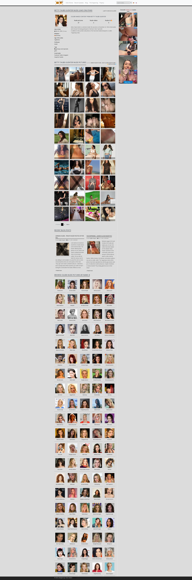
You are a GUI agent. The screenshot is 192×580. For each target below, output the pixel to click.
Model (55, 44)
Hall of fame (69, 3)
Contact (74, 577)
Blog (86, 3)
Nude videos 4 (93, 21)
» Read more (59, 270)
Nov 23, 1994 (59, 31)
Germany (58, 35)
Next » (68, 224)
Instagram (65, 55)
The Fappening (93, 3)
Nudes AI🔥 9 (108, 21)
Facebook (56, 55)
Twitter (61, 55)
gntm (55, 51)
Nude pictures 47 (78, 21)
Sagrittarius (57, 39)
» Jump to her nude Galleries (109, 11)
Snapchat (56, 57)
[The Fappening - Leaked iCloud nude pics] (93, 247)
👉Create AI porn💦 (111, 64)
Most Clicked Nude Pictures (109, 62)
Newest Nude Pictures (96, 62)
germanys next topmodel (62, 49)
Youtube (61, 57)
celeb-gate (63, 240)
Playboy (102, 3)
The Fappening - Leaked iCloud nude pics (99, 236)
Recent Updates (79, 3)
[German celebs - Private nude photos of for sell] (62, 249)
